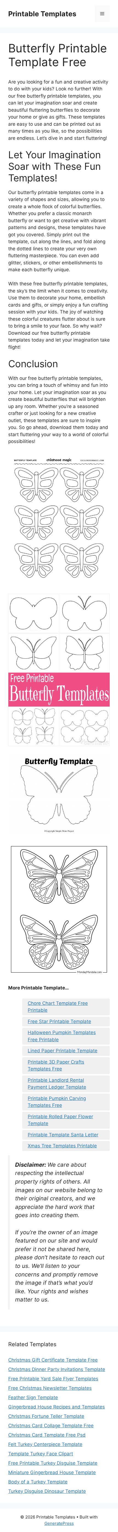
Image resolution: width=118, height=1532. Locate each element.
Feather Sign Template (33, 1397)
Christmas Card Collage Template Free (51, 1425)
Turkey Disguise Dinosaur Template (47, 1491)
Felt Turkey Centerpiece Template (45, 1444)
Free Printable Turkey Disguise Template (52, 1463)
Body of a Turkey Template (38, 1482)
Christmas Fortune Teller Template (46, 1416)
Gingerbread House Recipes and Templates (56, 1407)
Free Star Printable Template (59, 1021)
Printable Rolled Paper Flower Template (60, 1120)
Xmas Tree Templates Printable (62, 1146)
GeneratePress (59, 1523)
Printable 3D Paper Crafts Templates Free (56, 1065)
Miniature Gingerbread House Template (52, 1472)
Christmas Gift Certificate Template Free (53, 1360)
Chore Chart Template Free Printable (58, 1006)
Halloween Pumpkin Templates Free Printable (62, 1036)
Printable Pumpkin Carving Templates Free (57, 1102)
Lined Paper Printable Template (62, 1050)
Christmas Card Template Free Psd (47, 1435)
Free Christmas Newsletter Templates (50, 1388)
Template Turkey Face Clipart (40, 1453)
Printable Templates (42, 14)
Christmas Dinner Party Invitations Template (56, 1369)
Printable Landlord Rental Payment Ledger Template (57, 1083)
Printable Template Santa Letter (63, 1134)
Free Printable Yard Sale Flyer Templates (53, 1378)
